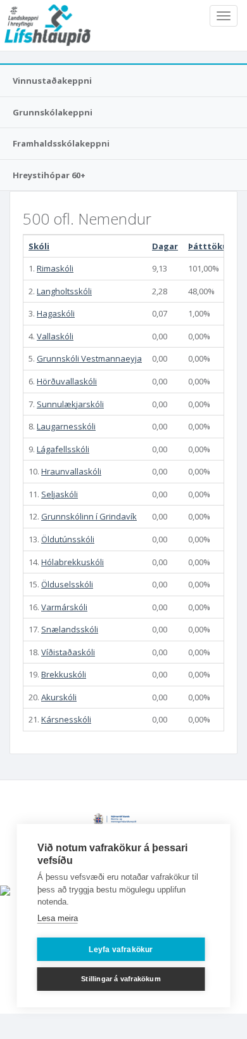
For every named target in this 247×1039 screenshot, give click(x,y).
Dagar (165, 246)
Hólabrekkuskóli (72, 562)
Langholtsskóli (64, 291)
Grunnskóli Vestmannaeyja (89, 358)
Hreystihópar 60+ (49, 175)
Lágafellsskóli (63, 449)
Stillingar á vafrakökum (121, 979)
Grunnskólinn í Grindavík (89, 516)
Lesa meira (57, 918)
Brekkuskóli (63, 674)
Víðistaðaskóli (68, 652)
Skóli (38, 246)
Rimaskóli (55, 268)
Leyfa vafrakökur (121, 949)
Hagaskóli (56, 313)
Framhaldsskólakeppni (61, 143)
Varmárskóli (64, 607)
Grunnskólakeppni (52, 112)
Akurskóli (59, 697)
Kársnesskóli (66, 719)
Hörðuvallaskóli (67, 381)
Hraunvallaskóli (71, 471)
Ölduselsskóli (67, 584)
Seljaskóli (59, 494)
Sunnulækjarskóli (70, 404)
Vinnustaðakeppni (52, 80)
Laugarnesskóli (66, 426)
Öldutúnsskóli (67, 539)
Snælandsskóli (69, 629)
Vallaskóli (55, 336)
